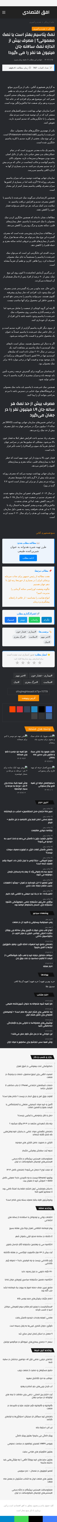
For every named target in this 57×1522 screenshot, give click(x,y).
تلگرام (47, 619)
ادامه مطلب (28, 557)
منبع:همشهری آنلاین (45, 532)
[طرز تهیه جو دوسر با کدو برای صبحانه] (14, 742)
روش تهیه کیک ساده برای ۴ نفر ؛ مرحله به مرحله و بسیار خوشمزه (15, 786)
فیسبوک (10, 619)
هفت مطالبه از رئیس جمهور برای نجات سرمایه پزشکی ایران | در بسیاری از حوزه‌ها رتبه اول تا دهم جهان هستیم (27, 580)
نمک (16, 682)
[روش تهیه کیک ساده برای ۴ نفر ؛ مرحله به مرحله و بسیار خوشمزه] (14, 773)
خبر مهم (20, 675)
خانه (53, 22)
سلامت (47, 682)
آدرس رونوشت (28, 698)
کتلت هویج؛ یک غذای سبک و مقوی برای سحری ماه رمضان (43, 754)
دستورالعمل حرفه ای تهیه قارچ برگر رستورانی (43, 784)
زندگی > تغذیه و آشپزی (39, 22)
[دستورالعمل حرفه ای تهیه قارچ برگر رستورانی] (42, 773)
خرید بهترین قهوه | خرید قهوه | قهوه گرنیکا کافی (34, 981)
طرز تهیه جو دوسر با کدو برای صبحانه (16, 753)
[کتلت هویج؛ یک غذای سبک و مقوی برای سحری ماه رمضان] (42, 742)
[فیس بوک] (49, 709)
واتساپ (34, 619)
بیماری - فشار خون (41, 675)
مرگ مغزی (30, 682)
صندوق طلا (50, 986)
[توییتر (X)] (42, 709)
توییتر (22, 619)
